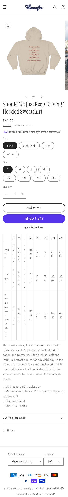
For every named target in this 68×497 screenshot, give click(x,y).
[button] (4, 7)
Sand (10, 146)
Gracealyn (18, 488)
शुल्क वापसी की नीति (55, 488)
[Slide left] (26, 96)
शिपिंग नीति (50, 494)
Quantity (7, 186)
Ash (48, 146)
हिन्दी (50, 461)
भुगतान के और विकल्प (33, 227)
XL (44, 169)
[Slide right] (41, 96)
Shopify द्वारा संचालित (33, 488)
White (11, 154)
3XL (24, 178)
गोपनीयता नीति (23, 494)
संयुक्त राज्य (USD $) (22, 461)
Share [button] (10, 430)
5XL (53, 178)
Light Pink (29, 146)
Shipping (7, 125)
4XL (39, 178)
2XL (9, 178)
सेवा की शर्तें (37, 494)
